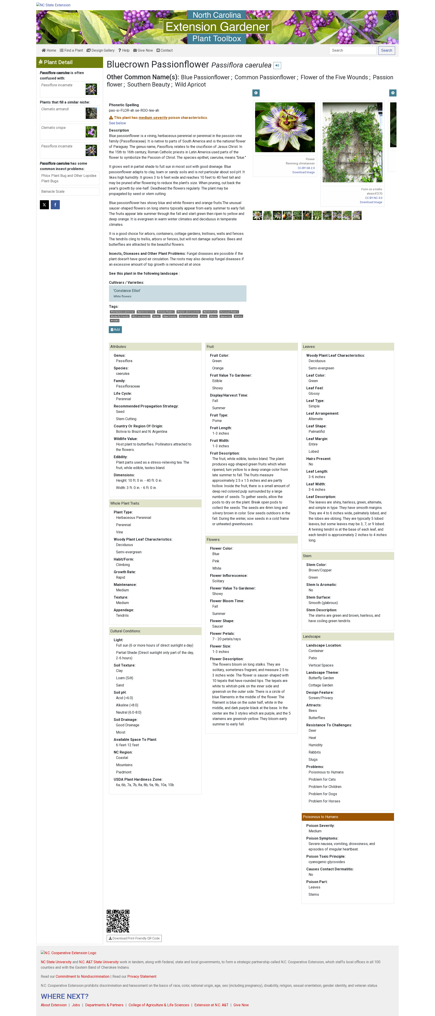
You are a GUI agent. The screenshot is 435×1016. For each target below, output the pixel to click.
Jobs (76, 1005)
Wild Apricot (190, 84)
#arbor (156, 316)
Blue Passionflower (205, 77)
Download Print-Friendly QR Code (136, 938)
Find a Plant (73, 50)
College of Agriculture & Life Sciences (159, 1005)
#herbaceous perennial (122, 312)
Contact (166, 50)
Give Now (145, 50)
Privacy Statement (141, 976)
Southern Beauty (148, 84)
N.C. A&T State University (99, 962)
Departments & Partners (104, 1005)
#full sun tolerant (141, 316)
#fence (213, 316)
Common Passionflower (265, 77)
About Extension (54, 1005)
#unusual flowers (229, 312)
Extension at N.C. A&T (211, 1005)
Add (116, 329)
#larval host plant (188, 316)
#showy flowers (166, 312)
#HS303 (114, 320)
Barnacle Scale (53, 191)
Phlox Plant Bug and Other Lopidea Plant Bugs (68, 178)
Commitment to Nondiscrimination (82, 976)
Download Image (303, 172)
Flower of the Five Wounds (334, 77)
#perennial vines (146, 312)
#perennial (225, 316)
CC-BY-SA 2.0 (306, 168)
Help (125, 50)
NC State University (56, 962)
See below (117, 123)
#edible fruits (210, 312)
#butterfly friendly (120, 316)
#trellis (238, 316)
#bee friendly (169, 316)
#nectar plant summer (188, 312)
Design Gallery (103, 50)
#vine (203, 316)
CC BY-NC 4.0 (373, 198)
